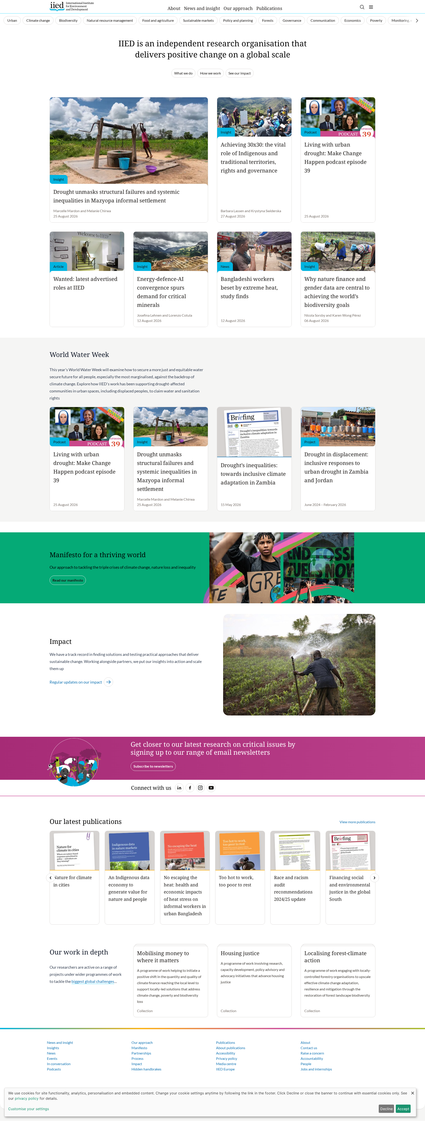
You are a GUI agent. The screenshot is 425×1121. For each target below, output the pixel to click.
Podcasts (54, 1069)
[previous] (50, 877)
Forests (267, 20)
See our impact (239, 73)
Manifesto (139, 1048)
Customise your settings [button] (28, 1109)
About (174, 8)
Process (137, 1058)
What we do (183, 73)
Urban (12, 20)
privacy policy (27, 1098)
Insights (53, 1048)
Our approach (238, 8)
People (306, 1064)
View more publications (357, 822)
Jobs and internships (316, 1069)
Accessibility (225, 1053)
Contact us (309, 1048)
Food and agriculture (158, 20)
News (51, 1053)
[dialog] (210, 1102)
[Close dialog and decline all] (412, 1091)
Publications (269, 8)
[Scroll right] (417, 20)
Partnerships (141, 1053)
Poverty (376, 20)
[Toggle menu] (371, 7)
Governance (292, 20)
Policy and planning (238, 20)
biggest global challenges (92, 981)
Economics (352, 20)
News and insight (202, 8)
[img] (374, 877)
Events (52, 1058)
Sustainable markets (198, 20)
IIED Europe (225, 1069)
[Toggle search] (362, 7)
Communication (323, 20)
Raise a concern (312, 1053)
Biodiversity (68, 20)
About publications (230, 1048)
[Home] (72, 7)
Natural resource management (110, 20)
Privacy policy (226, 1058)
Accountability (312, 1058)
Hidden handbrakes (146, 1069)
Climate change (38, 20)
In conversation (59, 1064)
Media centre (226, 1064)
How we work (210, 73)
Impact (136, 1064)
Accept (403, 1109)
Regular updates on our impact (76, 682)
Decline (386, 1109)
